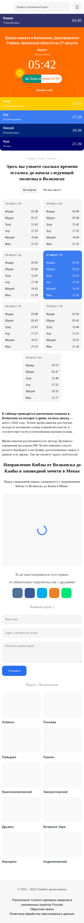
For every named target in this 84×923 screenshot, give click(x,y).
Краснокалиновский (17, 792)
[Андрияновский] (62, 844)
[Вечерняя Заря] (62, 809)
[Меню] (77, 7)
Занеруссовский (55, 792)
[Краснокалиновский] (21, 775)
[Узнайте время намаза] (7, 7)
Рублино (8, 722)
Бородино (9, 861)
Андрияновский (55, 861)
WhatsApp (66, 593)
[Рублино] (21, 705)
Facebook (30, 593)
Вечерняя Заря (54, 827)
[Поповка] (62, 705)
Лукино (48, 757)
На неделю (29, 189)
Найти (65, 7)
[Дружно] (21, 809)
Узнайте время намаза (52, 889)
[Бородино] (21, 844)
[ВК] (17, 593)
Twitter (42, 593)
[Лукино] (62, 740)
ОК (54, 593)
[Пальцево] (21, 740)
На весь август (52, 189)
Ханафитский (44, 90)
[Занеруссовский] (62, 775)
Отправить (14, 670)
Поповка (49, 722)
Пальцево (9, 757)
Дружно (8, 827)
